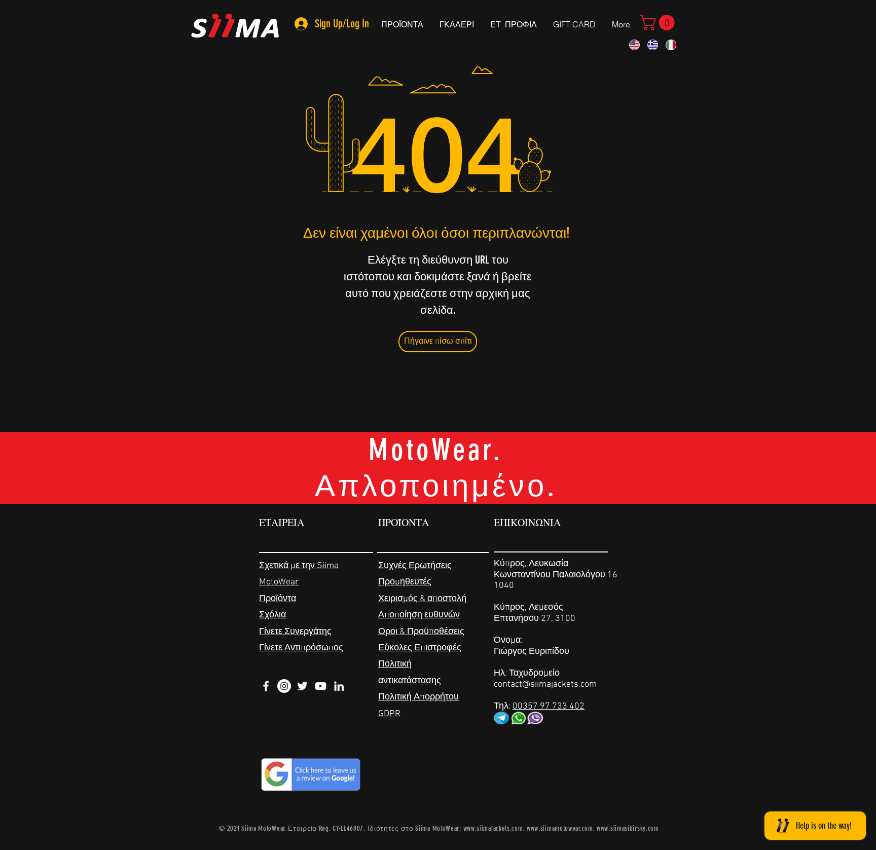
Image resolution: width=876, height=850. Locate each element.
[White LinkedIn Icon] (339, 686)
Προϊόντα (277, 599)
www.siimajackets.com (493, 828)
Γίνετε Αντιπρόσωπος (301, 648)
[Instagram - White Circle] (284, 686)
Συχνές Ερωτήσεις (415, 566)
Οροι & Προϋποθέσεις (421, 631)
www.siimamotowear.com (560, 828)
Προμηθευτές (404, 582)
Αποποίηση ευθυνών (419, 615)
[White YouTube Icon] (320, 686)
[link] (659, 22)
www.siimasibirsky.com (628, 828)
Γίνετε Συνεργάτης (295, 631)
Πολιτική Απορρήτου (418, 697)
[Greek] (652, 45)
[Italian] (671, 45)
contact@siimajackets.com (545, 684)
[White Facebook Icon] (266, 686)
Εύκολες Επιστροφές (419, 648)
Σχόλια (272, 615)
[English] (634, 45)
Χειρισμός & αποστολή (422, 599)
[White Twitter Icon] (302, 686)
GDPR (389, 714)
